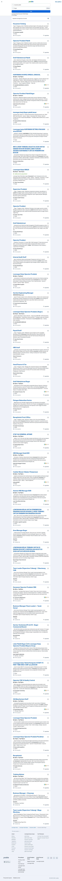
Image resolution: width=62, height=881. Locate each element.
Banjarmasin (14, 842)
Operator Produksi (19, 206)
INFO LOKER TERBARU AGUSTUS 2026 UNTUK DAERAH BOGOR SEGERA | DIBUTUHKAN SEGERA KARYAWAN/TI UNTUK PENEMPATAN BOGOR (29, 150)
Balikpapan (14, 839)
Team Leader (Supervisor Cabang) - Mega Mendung (27, 811)
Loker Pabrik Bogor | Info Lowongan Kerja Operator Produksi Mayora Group (27, 645)
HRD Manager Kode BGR (21, 453)
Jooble (57, 878)
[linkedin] (57, 858)
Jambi (13, 851)
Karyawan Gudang (19, 24)
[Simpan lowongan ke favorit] (48, 24)
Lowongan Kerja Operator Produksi (25, 274)
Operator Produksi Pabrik (21, 41)
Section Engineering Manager (23, 293)
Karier (19, 861)
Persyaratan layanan (7, 877)
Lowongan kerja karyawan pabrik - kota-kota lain (22, 871)
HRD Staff (16, 347)
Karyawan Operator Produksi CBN (24, 587)
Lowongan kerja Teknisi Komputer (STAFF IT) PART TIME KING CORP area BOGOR (28, 664)
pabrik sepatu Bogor (28, 837)
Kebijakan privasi (16, 877)
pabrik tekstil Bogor (28, 851)
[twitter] (54, 858)
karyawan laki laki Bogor (29, 848)
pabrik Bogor (27, 836)
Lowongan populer (40, 861)
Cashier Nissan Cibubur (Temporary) (25, 472)
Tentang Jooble (21, 859)
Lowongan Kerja (30, 863)
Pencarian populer (15, 831)
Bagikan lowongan (31, 861)
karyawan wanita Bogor (29, 846)
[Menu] (1, 1)
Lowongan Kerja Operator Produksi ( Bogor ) (28, 312)
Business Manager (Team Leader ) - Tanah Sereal (27, 607)
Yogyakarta (14, 841)
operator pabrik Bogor (29, 844)
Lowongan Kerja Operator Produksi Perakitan (28, 737)
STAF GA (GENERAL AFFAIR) (22, 434)
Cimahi (13, 846)
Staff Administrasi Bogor (21, 381)
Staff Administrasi (19, 223)
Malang (13, 836)
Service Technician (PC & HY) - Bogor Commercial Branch (25, 626)
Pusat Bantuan (21, 863)
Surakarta (13, 844)
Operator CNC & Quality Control (24, 680)
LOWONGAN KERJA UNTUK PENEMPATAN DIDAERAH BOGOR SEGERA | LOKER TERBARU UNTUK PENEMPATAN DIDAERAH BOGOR (28, 511)
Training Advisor (18, 774)
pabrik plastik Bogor (28, 841)
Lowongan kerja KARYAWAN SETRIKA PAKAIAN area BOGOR (29, 130)
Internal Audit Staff (19, 257)
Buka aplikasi (58, 1)
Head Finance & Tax (19, 364)
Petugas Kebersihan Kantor (22, 400)
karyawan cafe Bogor (29, 849)
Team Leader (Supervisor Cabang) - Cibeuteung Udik (29, 569)
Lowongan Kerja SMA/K (21, 170)
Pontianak (14, 848)
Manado (13, 849)
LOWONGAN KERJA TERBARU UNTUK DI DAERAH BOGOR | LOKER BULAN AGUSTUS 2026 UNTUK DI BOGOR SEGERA (27, 549)
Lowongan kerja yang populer (43, 836)
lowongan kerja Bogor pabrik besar (25, 112)
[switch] (48, 18)
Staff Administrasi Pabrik (21, 58)
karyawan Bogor (28, 842)
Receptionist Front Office (21, 417)
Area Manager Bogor (20, 530)
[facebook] (48, 858)
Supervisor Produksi (20, 189)
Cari (31, 11)
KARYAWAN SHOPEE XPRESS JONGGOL (26, 75)
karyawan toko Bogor (29, 839)
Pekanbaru (14, 837)
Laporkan (47, 35)
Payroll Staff (17, 330)
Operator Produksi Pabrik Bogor (23, 93)
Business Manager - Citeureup (23, 793)
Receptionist (17, 755)
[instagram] (51, 858)
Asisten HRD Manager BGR (22, 491)
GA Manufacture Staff (20, 699)
